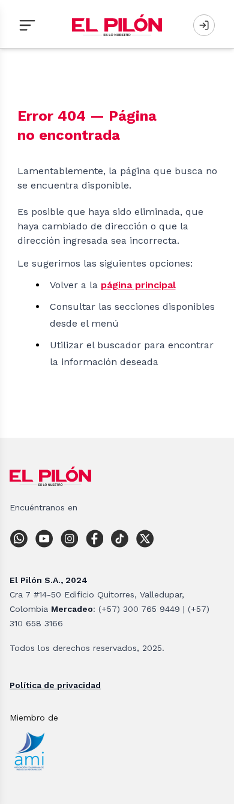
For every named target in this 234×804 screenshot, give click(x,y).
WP (22, 539)
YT (47, 539)
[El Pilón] (117, 25)
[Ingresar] (204, 25)
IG (73, 539)
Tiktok (123, 539)
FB (98, 539)
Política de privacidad (55, 685)
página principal (138, 285)
